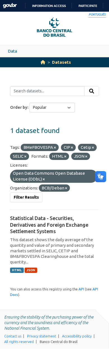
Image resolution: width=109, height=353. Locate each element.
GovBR (10, 5)
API (81, 289)
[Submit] (91, 91)
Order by (18, 107)
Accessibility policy (77, 336)
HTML (17, 270)
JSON (31, 270)
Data (12, 51)
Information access (49, 6)
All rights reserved (19, 342)
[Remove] (55, 147)
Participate (88, 6)
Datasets (61, 62)
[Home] (43, 62)
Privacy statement (41, 336)
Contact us (12, 336)
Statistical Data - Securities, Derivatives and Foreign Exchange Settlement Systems (49, 224)
